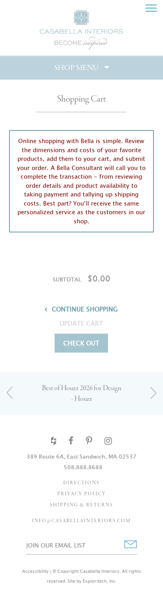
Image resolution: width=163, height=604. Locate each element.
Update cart (81, 323)
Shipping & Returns (81, 505)
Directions (81, 483)
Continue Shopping (85, 309)
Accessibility (35, 571)
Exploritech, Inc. (100, 581)
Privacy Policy (81, 494)
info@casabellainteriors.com (81, 521)
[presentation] (10, 392)
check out (81, 343)
